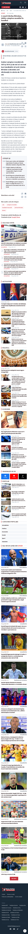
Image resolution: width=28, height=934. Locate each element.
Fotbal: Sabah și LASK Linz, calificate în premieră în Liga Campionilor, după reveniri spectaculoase (14, 170)
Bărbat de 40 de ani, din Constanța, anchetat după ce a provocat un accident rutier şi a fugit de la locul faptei (19, 332)
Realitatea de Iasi (5, 919)
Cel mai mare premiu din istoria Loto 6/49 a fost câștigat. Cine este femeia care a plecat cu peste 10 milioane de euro (14, 266)
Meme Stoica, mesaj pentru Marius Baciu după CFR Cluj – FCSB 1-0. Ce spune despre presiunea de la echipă (12, 739)
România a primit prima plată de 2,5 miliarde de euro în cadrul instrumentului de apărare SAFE (18, 441)
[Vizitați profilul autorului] (2, 44)
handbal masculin (7, 207)
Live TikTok (6, 7)
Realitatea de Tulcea (15, 915)
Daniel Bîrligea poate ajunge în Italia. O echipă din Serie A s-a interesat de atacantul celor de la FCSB (15, 184)
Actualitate (4, 247)
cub (3, 205)
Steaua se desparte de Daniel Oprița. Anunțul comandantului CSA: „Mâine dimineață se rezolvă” (13, 710)
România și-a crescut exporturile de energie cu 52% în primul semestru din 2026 (19, 457)
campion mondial (12, 205)
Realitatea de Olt (5, 912)
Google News (16, 217)
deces (4, 210)
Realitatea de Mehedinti (18, 910)
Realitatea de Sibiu (6, 915)
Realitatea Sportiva (14, 905)
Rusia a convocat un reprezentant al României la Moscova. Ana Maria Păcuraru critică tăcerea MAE (19, 342)
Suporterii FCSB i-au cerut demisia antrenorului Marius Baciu (12, 822)
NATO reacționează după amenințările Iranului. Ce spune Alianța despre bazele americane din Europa (15, 273)
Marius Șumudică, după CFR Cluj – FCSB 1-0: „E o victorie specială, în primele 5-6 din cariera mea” (13, 795)
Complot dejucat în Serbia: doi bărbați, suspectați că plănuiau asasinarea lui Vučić (13, 305)
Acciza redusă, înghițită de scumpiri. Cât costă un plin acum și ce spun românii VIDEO (19, 465)
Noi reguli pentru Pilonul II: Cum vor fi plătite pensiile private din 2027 (12, 432)
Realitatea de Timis (15, 919)
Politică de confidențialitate (7, 896)
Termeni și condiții (11, 894)
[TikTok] (26, 7)
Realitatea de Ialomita (6, 910)
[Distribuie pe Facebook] (25, 43)
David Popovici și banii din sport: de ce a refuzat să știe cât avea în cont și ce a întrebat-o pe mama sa (15, 177)
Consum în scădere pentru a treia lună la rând (19, 448)
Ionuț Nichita (23, 624)
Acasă (4, 10)
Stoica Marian (23, 567)
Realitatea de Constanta (18, 44)
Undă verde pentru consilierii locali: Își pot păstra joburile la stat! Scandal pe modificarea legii (18, 323)
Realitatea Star (22, 905)
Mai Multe (14, 878)
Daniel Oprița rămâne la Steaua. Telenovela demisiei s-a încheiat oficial (14, 683)
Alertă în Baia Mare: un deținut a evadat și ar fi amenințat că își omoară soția (14, 244)
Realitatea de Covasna (6, 907)
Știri (7, 10)
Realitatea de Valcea (14, 912)
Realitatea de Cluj (16, 907)
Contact (3, 894)
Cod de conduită (18, 896)
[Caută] (20, 3)
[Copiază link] (22, 43)
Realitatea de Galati (6, 917)
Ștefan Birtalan (19, 207)
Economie (6, 261)
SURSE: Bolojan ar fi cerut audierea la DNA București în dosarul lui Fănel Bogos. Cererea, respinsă (19, 404)
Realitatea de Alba (15, 917)
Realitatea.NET (5, 905)
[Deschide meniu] (25, 3)
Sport (11, 10)
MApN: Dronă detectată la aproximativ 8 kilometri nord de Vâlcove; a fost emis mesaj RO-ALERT (19, 314)
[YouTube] (23, 7)
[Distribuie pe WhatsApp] (22, 46)
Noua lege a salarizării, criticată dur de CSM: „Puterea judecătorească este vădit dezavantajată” (15, 251)
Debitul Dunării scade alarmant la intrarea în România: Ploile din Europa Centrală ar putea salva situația (14, 258)
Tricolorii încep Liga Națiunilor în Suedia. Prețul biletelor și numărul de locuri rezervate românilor (12, 767)
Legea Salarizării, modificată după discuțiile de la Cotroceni (19, 389)
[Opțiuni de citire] (25, 931)
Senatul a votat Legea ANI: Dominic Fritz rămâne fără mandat (19, 396)
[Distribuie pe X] (25, 46)
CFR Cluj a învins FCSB (8, 874)
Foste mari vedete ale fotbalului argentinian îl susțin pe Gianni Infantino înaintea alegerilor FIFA (15, 163)
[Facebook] (20, 7)
